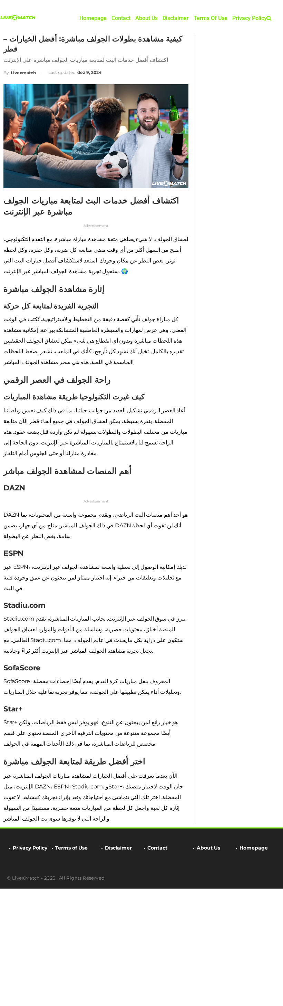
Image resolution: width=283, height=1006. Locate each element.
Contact (120, 18)
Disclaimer (176, 18)
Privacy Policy (249, 18)
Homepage (93, 18)
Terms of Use (210, 18)
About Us (146, 18)
